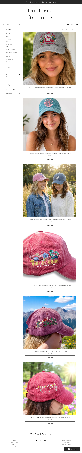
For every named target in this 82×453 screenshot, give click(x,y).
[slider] (6, 74)
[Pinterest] (41, 440)
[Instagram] (45, 440)
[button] (76, 24)
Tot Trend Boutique (40, 14)
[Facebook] (36, 440)
